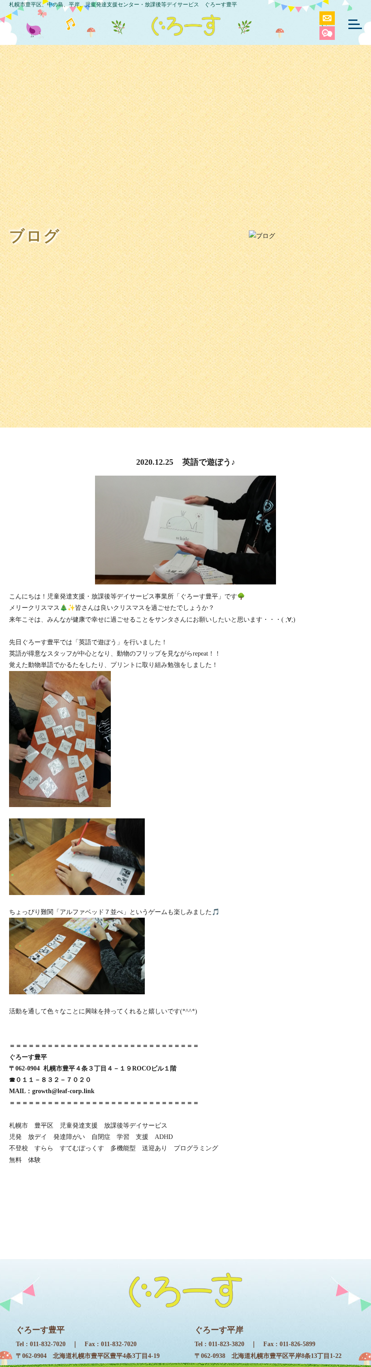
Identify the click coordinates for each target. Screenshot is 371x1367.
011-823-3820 (226, 1344)
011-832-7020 (48, 1344)
